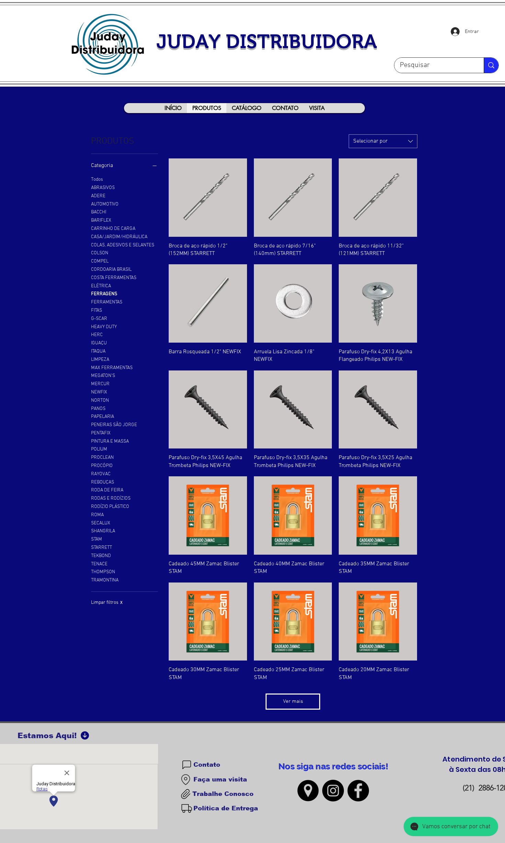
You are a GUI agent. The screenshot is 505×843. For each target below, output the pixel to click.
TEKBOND (101, 556)
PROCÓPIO (102, 466)
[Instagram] (333, 790)
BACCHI (98, 212)
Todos (97, 179)
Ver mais (293, 701)
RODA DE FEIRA (107, 490)
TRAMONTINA (105, 580)
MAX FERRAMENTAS (112, 368)
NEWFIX (99, 392)
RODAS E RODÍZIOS (111, 498)
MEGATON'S (103, 376)
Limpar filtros (107, 603)
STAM (96, 539)
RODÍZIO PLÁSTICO (110, 507)
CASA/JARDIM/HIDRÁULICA (119, 237)
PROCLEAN (102, 458)
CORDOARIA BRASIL (111, 270)
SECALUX (100, 523)
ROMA (97, 515)
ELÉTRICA (101, 286)
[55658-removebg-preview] (308, 790)
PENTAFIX (101, 433)
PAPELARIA (102, 417)
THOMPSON (103, 572)
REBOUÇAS (102, 482)
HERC (97, 335)
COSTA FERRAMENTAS (113, 278)
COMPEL (100, 261)
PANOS (98, 409)
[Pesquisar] (491, 65)
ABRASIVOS (103, 188)
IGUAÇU (99, 343)
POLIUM (99, 449)
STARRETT (101, 548)
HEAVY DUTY (104, 327)
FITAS (96, 310)
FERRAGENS (104, 294)
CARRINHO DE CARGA (113, 229)
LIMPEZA (100, 360)
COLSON (99, 253)
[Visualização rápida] (208, 197)
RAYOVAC (101, 474)
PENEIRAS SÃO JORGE (114, 425)
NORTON (100, 400)
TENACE (99, 564)
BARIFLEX (101, 220)
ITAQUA (98, 351)
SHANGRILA (103, 531)
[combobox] (383, 141)
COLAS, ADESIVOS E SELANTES (122, 245)
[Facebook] (358, 790)
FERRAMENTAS (106, 302)
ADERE (98, 196)
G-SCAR (99, 319)
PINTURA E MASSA (110, 441)
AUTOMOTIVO (105, 204)
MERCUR (100, 384)
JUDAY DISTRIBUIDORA (266, 41)
